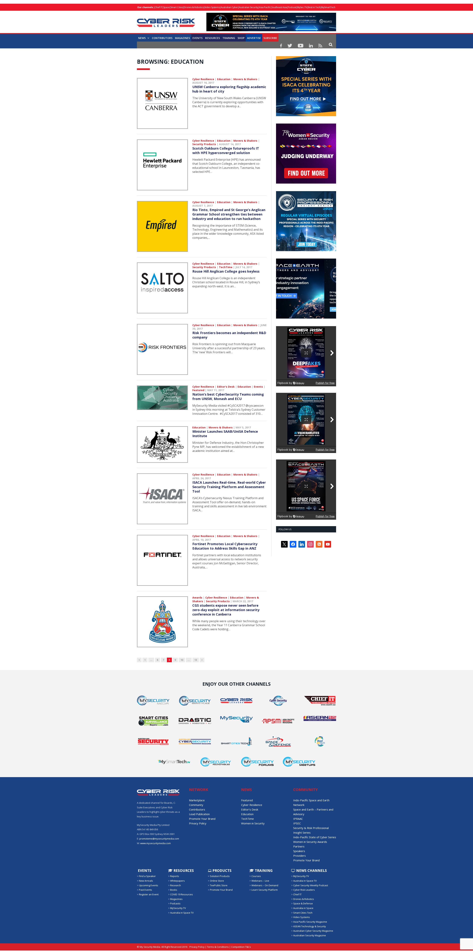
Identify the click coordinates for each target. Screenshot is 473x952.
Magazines (182, 38)
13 (195, 660)
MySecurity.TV (178, 908)
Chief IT (158, 7)
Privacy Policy (197, 823)
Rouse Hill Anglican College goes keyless (225, 271)
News (142, 38)
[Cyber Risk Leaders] (166, 20)
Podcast (292, 7)
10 (182, 660)
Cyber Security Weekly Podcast (310, 885)
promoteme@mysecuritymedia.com (159, 838)
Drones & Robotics (194, 7)
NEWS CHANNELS (311, 870)
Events (198, 38)
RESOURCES (212, 38)
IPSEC (297, 823)
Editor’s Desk (249, 809)
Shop (241, 38)
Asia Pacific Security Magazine (310, 921)
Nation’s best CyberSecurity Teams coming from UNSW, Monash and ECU (228, 396)
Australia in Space (303, 908)
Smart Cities (177, 7)
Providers (299, 855)
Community (196, 805)
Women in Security (253, 823)
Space (166, 7)
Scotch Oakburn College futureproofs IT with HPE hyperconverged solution (225, 150)
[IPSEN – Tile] (306, 317)
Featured (198, 390)
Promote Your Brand (202, 819)
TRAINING (228, 38)
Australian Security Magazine (309, 935)
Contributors (162, 38)
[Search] (330, 44)
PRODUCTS (222, 870)
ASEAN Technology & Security (309, 926)
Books (173, 889)
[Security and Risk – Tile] (306, 250)
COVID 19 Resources (181, 894)
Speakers (299, 851)
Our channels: (145, 7)
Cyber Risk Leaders (304, 889)
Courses (256, 876)
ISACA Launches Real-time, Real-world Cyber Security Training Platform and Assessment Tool (229, 486)
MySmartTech (328, 7)
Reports (174, 876)
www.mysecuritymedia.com (155, 843)
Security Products (204, 144)
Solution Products (220, 876)
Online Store (217, 880)
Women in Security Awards (310, 842)
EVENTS (144, 870)
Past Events (145, 889)
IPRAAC (298, 819)
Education (223, 79)
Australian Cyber (229, 7)
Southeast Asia (279, 7)
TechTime (225, 267)
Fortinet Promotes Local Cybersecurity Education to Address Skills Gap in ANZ (224, 546)
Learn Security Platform (264, 889)
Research (175, 885)
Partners (298, 846)
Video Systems (212, 7)
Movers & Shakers (245, 79)
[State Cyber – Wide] (271, 30)
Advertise (254, 38)
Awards (197, 597)
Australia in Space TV (182, 912)
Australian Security (248, 7)
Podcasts (175, 903)
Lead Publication (199, 814)
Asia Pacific (265, 7)
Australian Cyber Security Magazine (313, 930)
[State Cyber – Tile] (306, 115)
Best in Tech (314, 7)
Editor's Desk (226, 386)
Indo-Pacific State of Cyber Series (314, 837)
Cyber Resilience (203, 79)
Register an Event (149, 894)
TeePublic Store (218, 885)
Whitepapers (177, 880)
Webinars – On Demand (264, 885)
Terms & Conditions (218, 946)
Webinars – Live (260, 880)
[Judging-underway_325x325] (306, 182)
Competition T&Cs (241, 946)
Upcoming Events (148, 885)
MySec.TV (302, 7)
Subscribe (270, 38)
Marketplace (197, 800)
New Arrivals (146, 880)
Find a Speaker (147, 876)
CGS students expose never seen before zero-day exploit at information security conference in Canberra (225, 609)
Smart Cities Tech (302, 912)
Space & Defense (303, 903)
